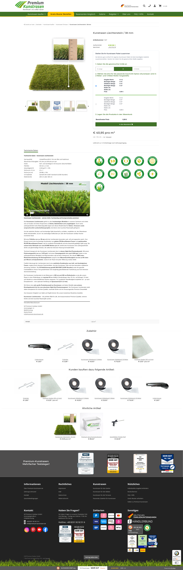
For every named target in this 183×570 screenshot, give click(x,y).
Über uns (126, 14)
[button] (154, 5)
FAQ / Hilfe (138, 14)
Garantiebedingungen (31, 498)
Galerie (102, 14)
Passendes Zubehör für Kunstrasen (104, 498)
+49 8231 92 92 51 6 (33, 521)
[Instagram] (27, 530)
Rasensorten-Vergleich (85, 14)
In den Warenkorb (125, 124)
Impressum (62, 488)
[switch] (177, 563)
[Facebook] (45, 530)
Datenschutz (63, 495)
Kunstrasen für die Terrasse (102, 495)
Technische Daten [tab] (31, 150)
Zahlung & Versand (30, 492)
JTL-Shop (173, 568)
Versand (108, 137)
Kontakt (150, 14)
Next (88, 106)
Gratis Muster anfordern (135, 498)
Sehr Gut (95, 568)
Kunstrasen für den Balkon (101, 492)
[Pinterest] (33, 530)
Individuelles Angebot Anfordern (138, 488)
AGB (60, 492)
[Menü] (180, 551)
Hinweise (102, 568)
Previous (25, 106)
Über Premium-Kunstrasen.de (33, 488)
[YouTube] (39, 530)
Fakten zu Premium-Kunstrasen (138, 502)
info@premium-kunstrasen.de (33, 314)
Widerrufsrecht (63, 498)
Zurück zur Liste (29, 24)
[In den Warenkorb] (25, 31)
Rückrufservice (132, 492)
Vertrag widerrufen (91, 557)
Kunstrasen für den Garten (101, 488)
